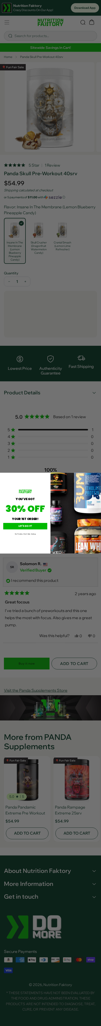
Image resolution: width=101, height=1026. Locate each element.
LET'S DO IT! (25, 526)
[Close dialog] (98, 475)
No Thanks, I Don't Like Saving (25, 534)
